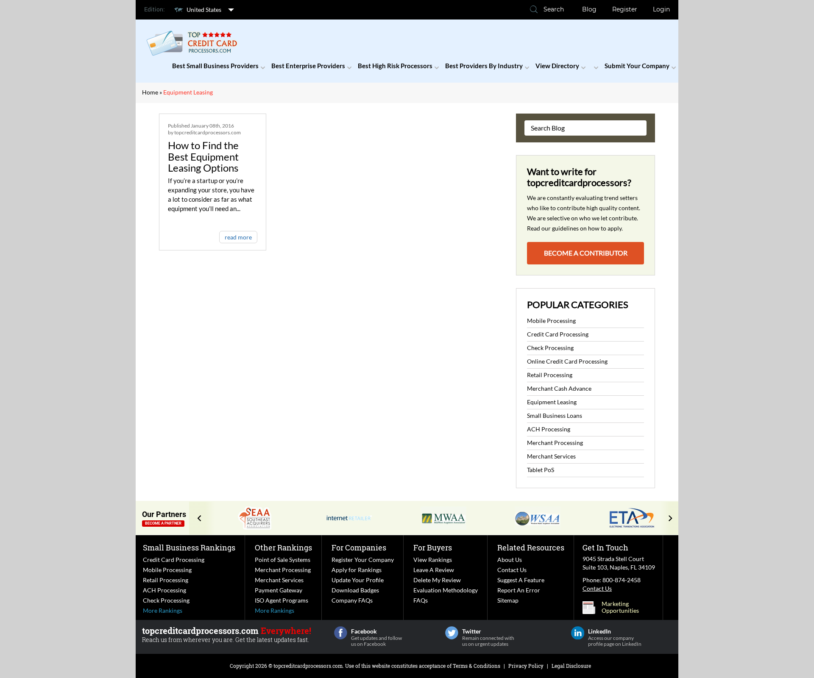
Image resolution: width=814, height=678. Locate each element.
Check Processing (550, 347)
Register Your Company (363, 559)
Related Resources (530, 547)
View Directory (557, 65)
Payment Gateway (278, 590)
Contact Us (512, 569)
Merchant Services (551, 456)
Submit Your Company (637, 65)
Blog (589, 9)
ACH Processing (548, 429)
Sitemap (508, 600)
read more (238, 237)
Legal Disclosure (571, 665)
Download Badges (355, 590)
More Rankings (162, 610)
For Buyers (432, 547)
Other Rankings (283, 547)
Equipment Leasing (552, 402)
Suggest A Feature (520, 580)
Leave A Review (433, 569)
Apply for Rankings (357, 569)
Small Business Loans (554, 415)
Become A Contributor (585, 253)
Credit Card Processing (557, 334)
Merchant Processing (555, 442)
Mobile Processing (551, 320)
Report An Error (518, 590)
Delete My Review (437, 580)
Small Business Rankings (189, 547)
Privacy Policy (526, 665)
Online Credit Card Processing (567, 361)
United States (204, 9)
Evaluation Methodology (445, 590)
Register (624, 9)
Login (661, 9)
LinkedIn (577, 632)
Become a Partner (163, 523)
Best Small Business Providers (215, 65)
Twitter (451, 632)
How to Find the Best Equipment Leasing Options (203, 156)
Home (150, 92)
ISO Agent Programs (281, 600)
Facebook (340, 632)
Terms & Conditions (476, 665)
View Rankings (432, 559)
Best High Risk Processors (395, 65)
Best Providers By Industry (484, 65)
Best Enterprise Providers (308, 65)
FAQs (420, 600)
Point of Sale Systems (282, 559)
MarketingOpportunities (620, 607)
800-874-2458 (621, 580)
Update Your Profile (358, 580)
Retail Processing (549, 374)
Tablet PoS (540, 469)
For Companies (359, 547)
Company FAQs (352, 600)
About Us (509, 559)
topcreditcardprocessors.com (308, 665)
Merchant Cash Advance (559, 388)
